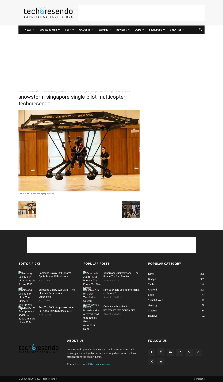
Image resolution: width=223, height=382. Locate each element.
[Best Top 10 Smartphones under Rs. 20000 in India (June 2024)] (27, 315)
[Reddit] (198, 352)
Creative (176, 29)
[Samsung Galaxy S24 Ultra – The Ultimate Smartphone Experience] (27, 299)
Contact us (199, 378)
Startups (155, 29)
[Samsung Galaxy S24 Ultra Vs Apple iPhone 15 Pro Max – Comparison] (27, 280)
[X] (151, 361)
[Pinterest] (189, 352)
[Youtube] (160, 361)
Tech (68, 29)
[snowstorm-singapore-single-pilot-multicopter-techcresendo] (79, 190)
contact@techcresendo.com (96, 364)
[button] (200, 30)
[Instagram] (160, 351)
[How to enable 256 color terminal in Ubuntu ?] (92, 297)
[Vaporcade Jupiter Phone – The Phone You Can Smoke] (92, 280)
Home (21, 91)
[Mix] (179, 352)
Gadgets (85, 29)
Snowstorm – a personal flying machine (47, 91)
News (28, 29)
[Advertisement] (141, 13)
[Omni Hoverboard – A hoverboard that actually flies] (92, 317)
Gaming (103, 29)
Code (138, 29)
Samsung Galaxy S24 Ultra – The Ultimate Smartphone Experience (57, 293)
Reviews (121, 29)
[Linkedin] (170, 352)
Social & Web (48, 29)
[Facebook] (151, 352)
